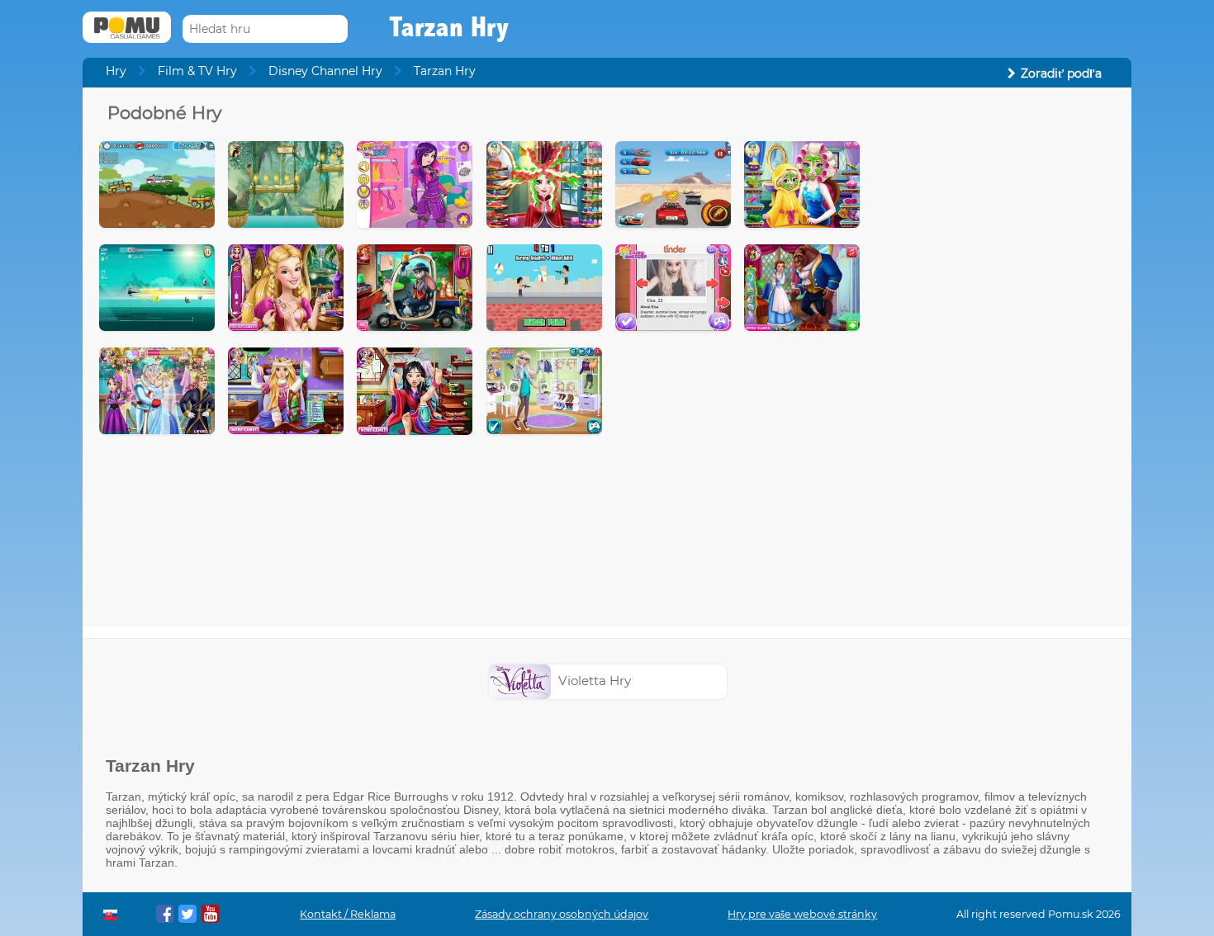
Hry (116, 71)
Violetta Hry (594, 680)
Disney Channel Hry (325, 71)
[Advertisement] (996, 349)
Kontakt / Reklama (348, 914)
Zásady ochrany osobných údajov (561, 914)
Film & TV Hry (197, 71)
